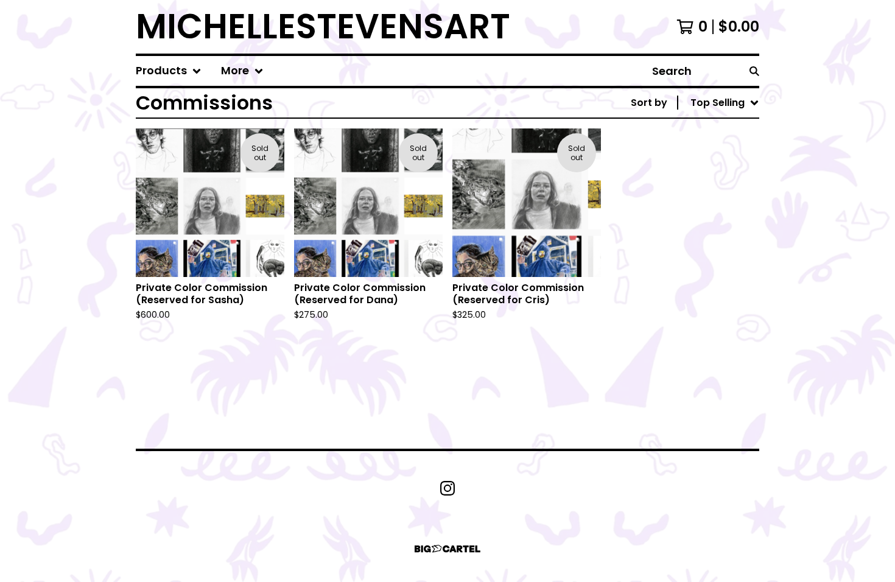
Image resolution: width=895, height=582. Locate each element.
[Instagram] (447, 488)
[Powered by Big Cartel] (447, 549)
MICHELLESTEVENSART (323, 27)
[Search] (754, 71)
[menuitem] (169, 71)
